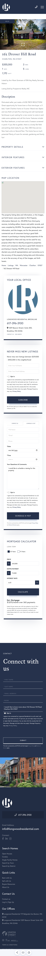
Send (23, 740)
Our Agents (18, 334)
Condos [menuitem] (5, 857)
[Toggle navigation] (42, 7)
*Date (9, 446)
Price (9, 559)
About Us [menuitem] (5, 887)
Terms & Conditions (9, 945)
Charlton (32, 265)
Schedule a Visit (31, 423)
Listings (10, 265)
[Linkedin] (6, 838)
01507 (40, 265)
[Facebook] (3, 838)
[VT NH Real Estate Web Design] (23, 934)
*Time (9, 455)
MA (17, 265)
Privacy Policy (17, 391)
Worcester (23, 265)
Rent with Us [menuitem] (7, 878)
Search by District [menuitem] (8, 866)
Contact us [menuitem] (6, 899)
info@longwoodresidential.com (20, 829)
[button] (3, 34)
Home (4, 265)
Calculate (23, 592)
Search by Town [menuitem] (8, 863)
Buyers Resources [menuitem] (8, 884)
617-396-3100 (15, 323)
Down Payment (13, 569)
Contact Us (10, 334)
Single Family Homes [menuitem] (9, 860)
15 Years (22, 551)
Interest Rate (12, 578)
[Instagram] (10, 838)
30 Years (13, 551)
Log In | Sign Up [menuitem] (8, 902)
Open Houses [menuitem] (7, 854)
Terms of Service (13, 525)
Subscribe (23, 400)
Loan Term (11, 547)
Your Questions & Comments (17, 464)
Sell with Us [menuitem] (6, 881)
